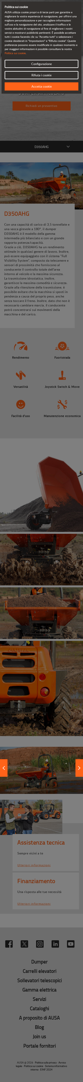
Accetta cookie (41, 86)
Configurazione (41, 64)
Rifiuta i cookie (41, 75)
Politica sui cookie (15, 53)
